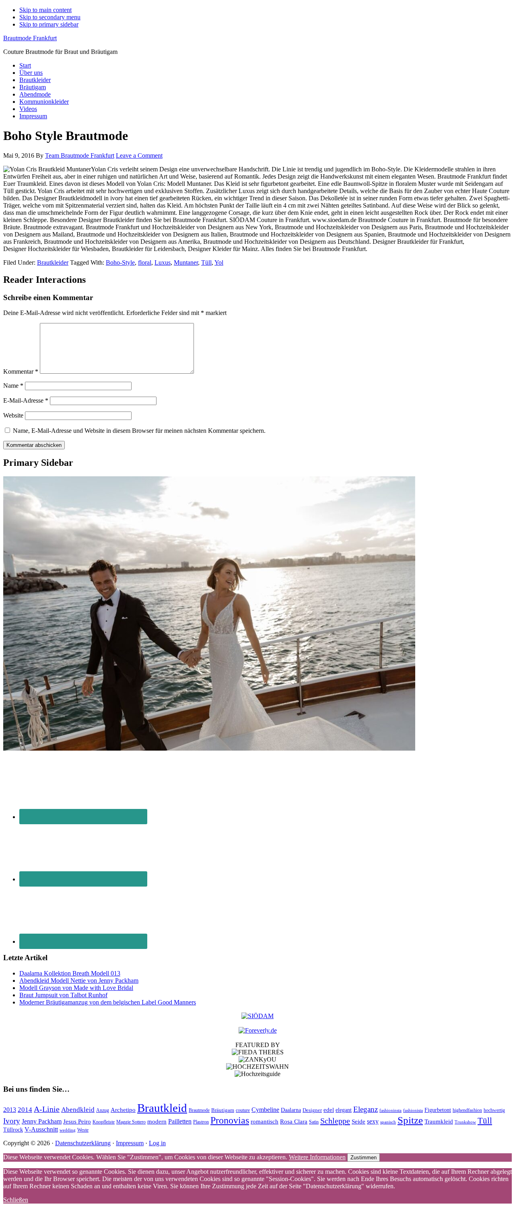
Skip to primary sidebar (48, 24)
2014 (25, 1109)
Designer (312, 1110)
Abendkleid (78, 1109)
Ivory (11, 1121)
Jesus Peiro (77, 1121)
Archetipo (123, 1109)
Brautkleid (162, 1107)
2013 (9, 1109)
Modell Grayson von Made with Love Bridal (76, 987)
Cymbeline (265, 1109)
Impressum (130, 1143)
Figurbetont (437, 1110)
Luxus (162, 262)
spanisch (388, 1122)
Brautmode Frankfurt (30, 38)
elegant (344, 1110)
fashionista (413, 1110)
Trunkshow (465, 1122)
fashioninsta (390, 1110)
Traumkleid (438, 1121)
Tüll (206, 262)
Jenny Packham (42, 1121)
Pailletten (180, 1121)
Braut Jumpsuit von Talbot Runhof (63, 995)
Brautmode (199, 1110)
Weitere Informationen (317, 1157)
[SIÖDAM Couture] (257, 1015)
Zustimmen (363, 1157)
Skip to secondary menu (49, 17)
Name (13, 385)
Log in (157, 1143)
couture (243, 1110)
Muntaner (186, 262)
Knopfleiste (104, 1122)
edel (328, 1110)
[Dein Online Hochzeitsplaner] (258, 1030)
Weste (83, 1130)
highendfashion (467, 1110)
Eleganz (365, 1109)
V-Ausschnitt (41, 1129)
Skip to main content (45, 9)
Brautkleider (52, 262)
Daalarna (291, 1110)
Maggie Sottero (131, 1122)
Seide (358, 1121)
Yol (218, 262)
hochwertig (494, 1110)
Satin (314, 1122)
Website (13, 415)
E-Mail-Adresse (25, 400)
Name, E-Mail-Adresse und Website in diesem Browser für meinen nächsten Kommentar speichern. (139, 430)
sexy (373, 1121)
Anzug (102, 1110)
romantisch (264, 1121)
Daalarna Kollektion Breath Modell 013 (69, 973)
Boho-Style (120, 262)
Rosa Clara (293, 1121)
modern (157, 1121)
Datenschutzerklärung (83, 1143)
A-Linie (47, 1109)
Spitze (410, 1120)
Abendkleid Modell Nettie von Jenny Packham (78, 980)
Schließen (15, 1199)
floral (144, 262)
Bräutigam (222, 1110)
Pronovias (229, 1120)
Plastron (201, 1122)
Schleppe (335, 1120)
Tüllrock (13, 1130)
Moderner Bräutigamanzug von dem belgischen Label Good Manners (107, 1002)
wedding (68, 1130)
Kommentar (20, 371)
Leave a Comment (139, 155)
